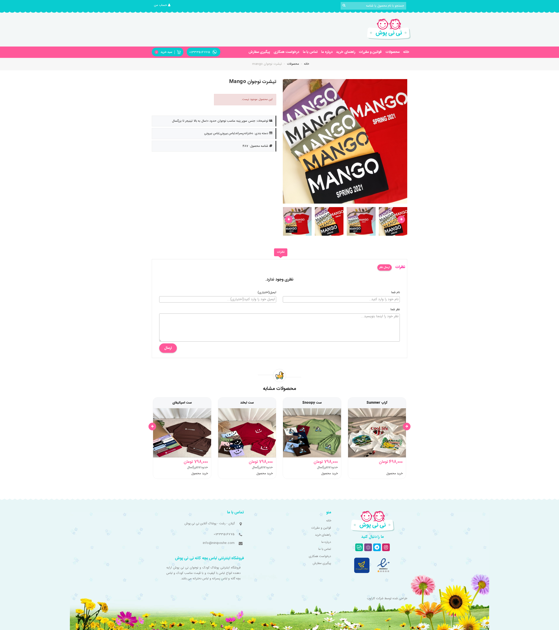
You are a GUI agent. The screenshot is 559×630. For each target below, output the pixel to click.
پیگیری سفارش (259, 52)
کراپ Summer (377, 403)
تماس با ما (310, 52)
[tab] (280, 252)
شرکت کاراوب (375, 598)
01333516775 (224, 534)
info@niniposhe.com (219, 543)
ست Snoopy (312, 403)
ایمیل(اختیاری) (267, 293)
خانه (406, 52)
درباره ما (327, 52)
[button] (162, 5)
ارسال (168, 348)
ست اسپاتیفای (182, 403)
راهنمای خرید (345, 52)
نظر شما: (395, 310)
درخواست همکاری (286, 52)
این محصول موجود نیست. (257, 99)
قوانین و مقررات (370, 52)
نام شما (395, 293)
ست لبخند (247, 403)
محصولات (392, 52)
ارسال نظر (384, 267)
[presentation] (289, 219)
